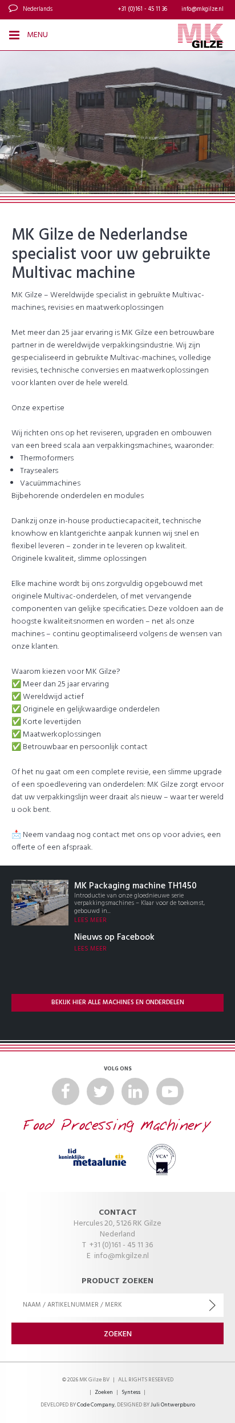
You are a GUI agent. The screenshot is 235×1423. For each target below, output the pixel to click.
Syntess (130, 1392)
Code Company (96, 1405)
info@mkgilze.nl (202, 9)
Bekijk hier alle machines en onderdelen (117, 1002)
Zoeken (104, 1392)
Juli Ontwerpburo (173, 1405)
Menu (36, 35)
